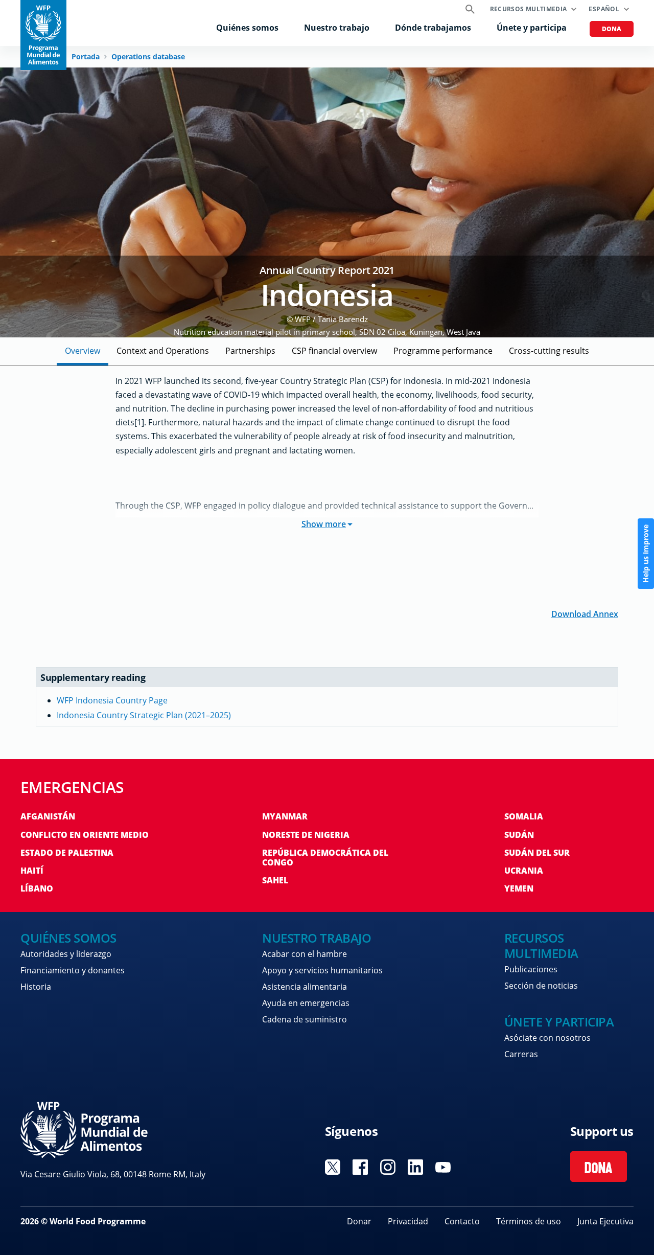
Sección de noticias (541, 985)
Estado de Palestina (66, 852)
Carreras (521, 1054)
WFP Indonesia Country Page (112, 700)
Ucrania (523, 870)
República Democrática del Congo (325, 857)
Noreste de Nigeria (305, 834)
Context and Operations (162, 350)
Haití (31, 870)
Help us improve (645, 553)
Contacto (462, 1221)
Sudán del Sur (537, 852)
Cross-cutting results (549, 350)
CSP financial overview (334, 350)
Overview (82, 350)
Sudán (519, 834)
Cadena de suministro (304, 1019)
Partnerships (250, 350)
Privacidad (408, 1221)
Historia (35, 986)
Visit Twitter (332, 1167)
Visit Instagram (387, 1167)
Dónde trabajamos (433, 27)
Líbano (36, 888)
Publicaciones (530, 969)
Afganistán (47, 816)
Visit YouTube (443, 1167)
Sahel (275, 880)
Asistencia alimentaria (304, 986)
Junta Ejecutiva (605, 1221)
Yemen (518, 888)
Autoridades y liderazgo (65, 954)
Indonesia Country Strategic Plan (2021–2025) (144, 715)
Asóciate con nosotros (547, 1037)
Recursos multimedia (528, 9)
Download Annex (584, 613)
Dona (611, 29)
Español (604, 9)
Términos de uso (528, 1221)
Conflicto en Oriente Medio (84, 834)
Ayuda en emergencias (305, 1003)
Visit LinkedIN (415, 1167)
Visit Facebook (360, 1167)
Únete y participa (532, 27)
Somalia (523, 816)
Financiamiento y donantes (72, 970)
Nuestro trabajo (336, 27)
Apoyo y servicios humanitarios (322, 970)
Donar (359, 1221)
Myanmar (285, 816)
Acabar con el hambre (304, 954)
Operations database (148, 56)
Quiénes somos (247, 27)
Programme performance (443, 350)
